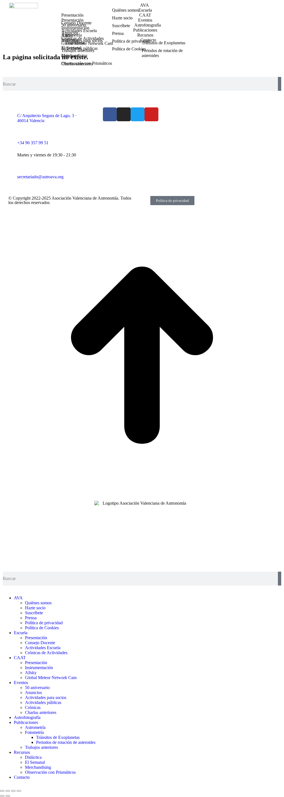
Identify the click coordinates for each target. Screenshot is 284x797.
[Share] (8, 791)
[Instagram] (124, 114)
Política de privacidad (172, 200)
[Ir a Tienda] (142, 495)
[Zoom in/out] (19, 791)
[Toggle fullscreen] (13, 791)
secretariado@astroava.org (40, 176)
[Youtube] (151, 114)
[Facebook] (110, 114)
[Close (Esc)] (2, 791)
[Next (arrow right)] (8, 796)
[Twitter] (137, 114)
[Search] (279, 84)
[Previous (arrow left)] (2, 796)
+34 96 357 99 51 (33, 142)
